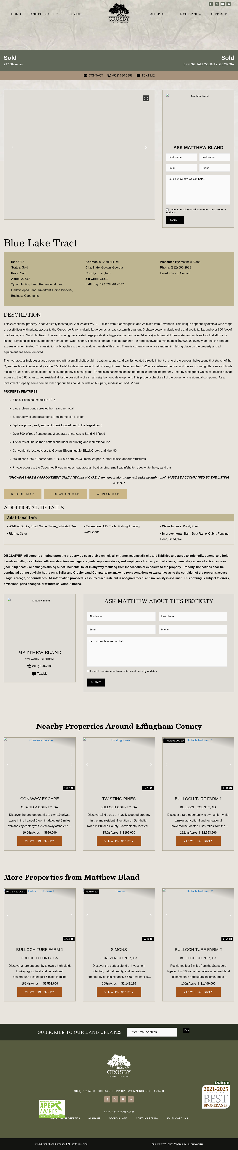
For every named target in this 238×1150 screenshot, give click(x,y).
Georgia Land (118, 1118)
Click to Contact (179, 273)
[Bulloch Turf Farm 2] (198, 915)
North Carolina (147, 1118)
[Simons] (119, 915)
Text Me (42, 673)
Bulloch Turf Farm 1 (198, 798)
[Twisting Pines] (119, 764)
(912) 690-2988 (181, 267)
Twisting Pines (119, 798)
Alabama (94, 1118)
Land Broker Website (162, 1144)
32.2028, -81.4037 (112, 284)
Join (186, 1030)
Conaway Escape (39, 798)
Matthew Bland (190, 261)
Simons (119, 949)
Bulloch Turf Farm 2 (198, 949)
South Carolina (177, 1118)
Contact (219, 14)
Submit (175, 219)
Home (16, 14)
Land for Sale (41, 14)
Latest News (192, 14)
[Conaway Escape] (39, 764)
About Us (158, 14)
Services (75, 14)
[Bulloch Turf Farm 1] (198, 764)
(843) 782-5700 (84, 1091)
